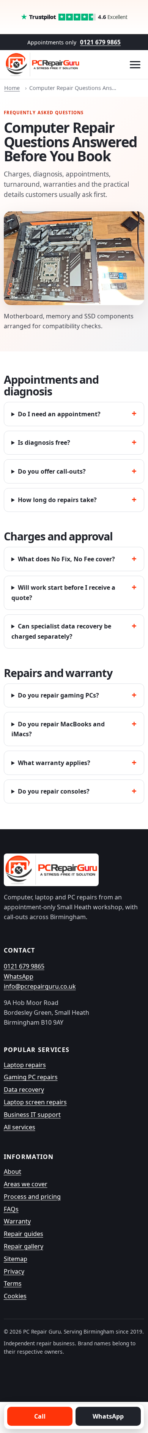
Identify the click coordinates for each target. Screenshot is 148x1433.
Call (40, 1416)
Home (12, 87)
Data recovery (24, 1089)
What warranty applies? (54, 763)
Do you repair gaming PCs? (58, 695)
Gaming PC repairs (31, 1077)
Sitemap (15, 1259)
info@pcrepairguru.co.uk (40, 986)
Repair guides (23, 1234)
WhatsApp (18, 976)
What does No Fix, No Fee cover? (66, 559)
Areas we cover (25, 1184)
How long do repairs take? (57, 500)
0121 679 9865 (100, 42)
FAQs (11, 1209)
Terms (13, 1283)
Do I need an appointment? (59, 414)
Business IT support (32, 1114)
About (12, 1171)
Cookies (15, 1296)
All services (19, 1127)
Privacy (14, 1271)
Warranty (17, 1221)
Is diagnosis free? (44, 442)
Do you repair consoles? (54, 791)
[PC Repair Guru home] (43, 64)
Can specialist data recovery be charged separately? (61, 631)
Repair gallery (23, 1246)
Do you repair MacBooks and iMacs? (58, 729)
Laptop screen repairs (35, 1102)
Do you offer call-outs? (52, 471)
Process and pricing (32, 1196)
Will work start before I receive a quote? (63, 592)
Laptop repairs (25, 1065)
